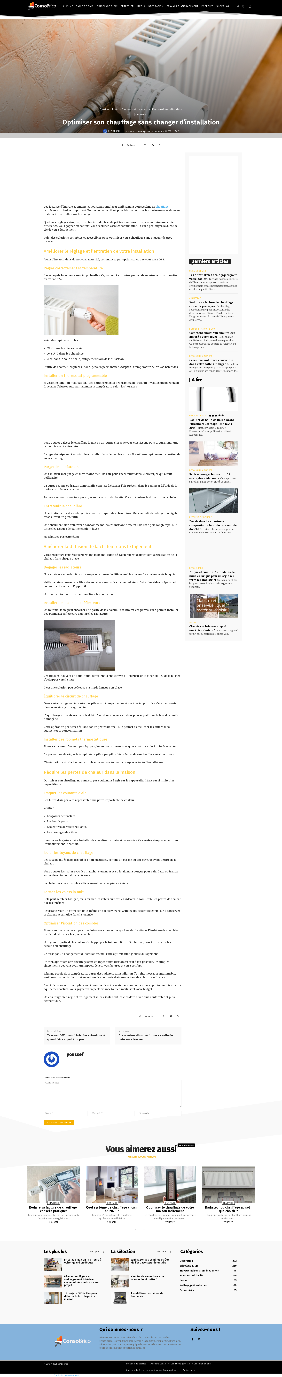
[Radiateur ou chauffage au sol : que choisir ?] (228, 1184)
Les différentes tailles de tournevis (147, 1295)
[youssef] (105, 131)
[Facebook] (238, 6)
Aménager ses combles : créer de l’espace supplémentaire (150, 1261)
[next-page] (144, 1229)
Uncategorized (197, 271)
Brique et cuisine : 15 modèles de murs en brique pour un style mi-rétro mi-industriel (212, 576)
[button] (250, 6)
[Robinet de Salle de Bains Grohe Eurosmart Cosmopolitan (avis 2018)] (213, 399)
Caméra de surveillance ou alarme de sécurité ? (147, 1278)
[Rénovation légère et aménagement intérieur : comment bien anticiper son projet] (53, 1281)
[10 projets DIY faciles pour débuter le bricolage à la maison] (53, 1298)
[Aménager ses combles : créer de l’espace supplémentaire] (120, 1264)
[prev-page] (136, 1229)
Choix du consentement (66, 1375)
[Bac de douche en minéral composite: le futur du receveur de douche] (213, 500)
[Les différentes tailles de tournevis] (120, 1298)
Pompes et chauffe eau (202, 329)
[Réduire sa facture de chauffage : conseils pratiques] (53, 1184)
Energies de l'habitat (109, 109)
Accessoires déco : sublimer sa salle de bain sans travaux (146, 1037)
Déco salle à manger (200, 356)
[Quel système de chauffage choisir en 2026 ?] (112, 1184)
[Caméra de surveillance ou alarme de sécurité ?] (120, 1281)
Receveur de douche (200, 517)
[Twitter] (243, 6)
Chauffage (126, 109)
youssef (116, 131)
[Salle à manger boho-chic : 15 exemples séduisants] (213, 453)
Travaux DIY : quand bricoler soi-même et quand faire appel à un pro (76, 1037)
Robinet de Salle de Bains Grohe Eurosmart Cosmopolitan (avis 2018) (212, 423)
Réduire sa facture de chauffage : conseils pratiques (53, 1209)
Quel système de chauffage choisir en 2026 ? (112, 1209)
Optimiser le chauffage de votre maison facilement (170, 1209)
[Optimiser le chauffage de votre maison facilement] (170, 1184)
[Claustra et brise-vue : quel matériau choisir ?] (213, 606)
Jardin (192, 622)
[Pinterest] (160, 145)
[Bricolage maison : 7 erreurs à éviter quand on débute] (53, 1264)
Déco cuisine (196, 568)
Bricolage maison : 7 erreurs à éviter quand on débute (82, 1261)
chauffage (162, 206)
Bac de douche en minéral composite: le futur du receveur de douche (213, 525)
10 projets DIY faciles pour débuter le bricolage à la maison (80, 1296)
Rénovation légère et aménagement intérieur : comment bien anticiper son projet (81, 1281)
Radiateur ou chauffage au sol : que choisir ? (228, 1209)
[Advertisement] (112, 178)
